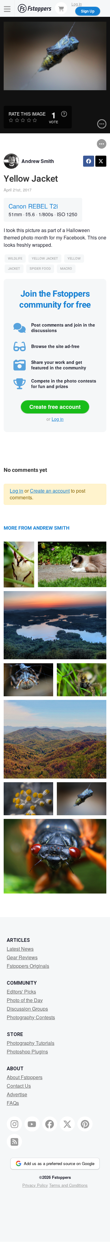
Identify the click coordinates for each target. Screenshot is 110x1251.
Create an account (50, 490)
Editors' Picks (21, 991)
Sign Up (87, 11)
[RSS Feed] (14, 1141)
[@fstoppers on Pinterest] (85, 1124)
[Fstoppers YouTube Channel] (32, 1124)
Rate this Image (27, 114)
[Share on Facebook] (88, 161)
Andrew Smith (37, 161)
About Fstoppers (24, 1077)
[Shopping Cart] (61, 8)
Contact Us (19, 1085)
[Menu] (7, 8)
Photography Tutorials (30, 1042)
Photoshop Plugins (27, 1051)
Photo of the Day (25, 1000)
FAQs (13, 1102)
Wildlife (15, 258)
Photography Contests (31, 1017)
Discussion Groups (27, 1008)
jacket (14, 268)
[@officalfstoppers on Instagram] (14, 1124)
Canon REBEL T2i (33, 206)
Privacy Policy (35, 1185)
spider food (40, 268)
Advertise (17, 1094)
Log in (58, 419)
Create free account (55, 407)
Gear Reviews (22, 957)
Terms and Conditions (68, 1185)
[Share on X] (100, 161)
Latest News (20, 948)
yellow (74, 258)
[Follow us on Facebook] (49, 1124)
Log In (77, 3)
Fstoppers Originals (28, 965)
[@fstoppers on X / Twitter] (67, 1124)
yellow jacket (45, 258)
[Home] (34, 8)
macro (66, 268)
